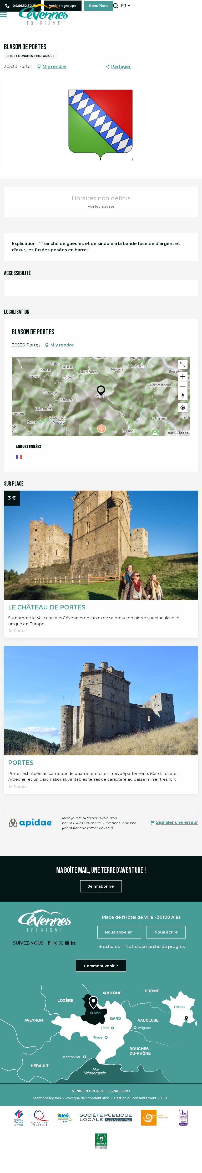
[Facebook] (49, 943)
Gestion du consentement (135, 1098)
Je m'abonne (101, 886)
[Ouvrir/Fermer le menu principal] (3, 14)
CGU (165, 1098)
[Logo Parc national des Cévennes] (156, 1118)
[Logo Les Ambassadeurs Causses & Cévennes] (183, 1118)
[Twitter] (61, 943)
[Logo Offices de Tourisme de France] (18, 1118)
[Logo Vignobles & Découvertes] (101, 1141)
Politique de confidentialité (87, 1098)
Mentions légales (47, 1098)
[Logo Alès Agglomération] (64, 1117)
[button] (115, 5)
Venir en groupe (88, 1091)
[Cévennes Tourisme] (43, 14)
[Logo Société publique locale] (106, 1117)
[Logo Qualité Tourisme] (40, 1118)
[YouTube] (67, 943)
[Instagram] (55, 943)
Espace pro (119, 1091)
